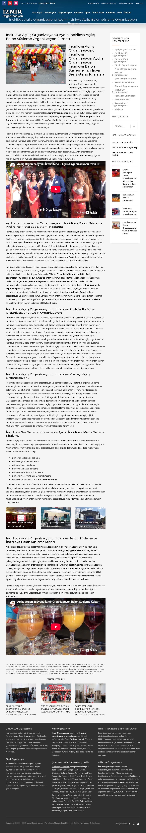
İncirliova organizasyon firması (90, 669)
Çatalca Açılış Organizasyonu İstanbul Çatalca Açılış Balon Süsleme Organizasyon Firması (55, 709)
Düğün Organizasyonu (126, 65)
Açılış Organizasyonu (125, 49)
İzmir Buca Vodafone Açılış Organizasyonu (129, 211)
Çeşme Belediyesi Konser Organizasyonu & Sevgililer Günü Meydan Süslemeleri (129, 178)
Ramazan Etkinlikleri (125, 95)
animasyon (67, 299)
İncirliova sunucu (67, 674)
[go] (134, 126)
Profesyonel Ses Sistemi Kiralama (35, 475)
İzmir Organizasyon (58, 113)
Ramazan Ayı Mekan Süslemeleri (128, 197)
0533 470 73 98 (119, 147)
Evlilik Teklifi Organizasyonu (119, 54)
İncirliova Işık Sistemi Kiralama (81, 667)
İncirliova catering (96, 665)
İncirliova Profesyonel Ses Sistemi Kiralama (68, 671)
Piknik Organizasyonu (125, 69)
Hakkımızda (93, 3)
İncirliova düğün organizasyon (39, 667)
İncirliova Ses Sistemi (23, 674)
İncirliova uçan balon (84, 674)
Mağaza (139, 3)
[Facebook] (4, 3)
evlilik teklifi (119, 782)
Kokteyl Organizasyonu (119, 73)
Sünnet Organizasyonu (126, 86)
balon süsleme (92, 299)
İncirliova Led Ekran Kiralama (25, 468)
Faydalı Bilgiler (126, 3)
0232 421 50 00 (119, 142)
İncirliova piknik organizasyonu (56, 488)
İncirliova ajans (58, 665)
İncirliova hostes (60, 667)
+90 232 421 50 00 (46, 3)
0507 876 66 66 (119, 152)
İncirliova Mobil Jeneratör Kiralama (38, 669)
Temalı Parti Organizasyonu (119, 104)
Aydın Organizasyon (14, 665)
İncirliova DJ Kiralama (15, 667)
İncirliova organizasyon (65, 669)
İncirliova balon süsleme (76, 665)
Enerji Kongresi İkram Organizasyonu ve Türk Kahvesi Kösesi (129, 228)
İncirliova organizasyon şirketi (19, 671)
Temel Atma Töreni (124, 82)
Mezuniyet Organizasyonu (119, 90)
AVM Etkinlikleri (122, 99)
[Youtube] (10, 3)
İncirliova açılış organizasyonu (37, 665)
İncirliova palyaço (41, 671)
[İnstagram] (16, 3)
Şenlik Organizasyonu (125, 78)
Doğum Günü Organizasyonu (120, 60)
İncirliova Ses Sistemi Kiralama (26, 457)
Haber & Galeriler (108, 3)
